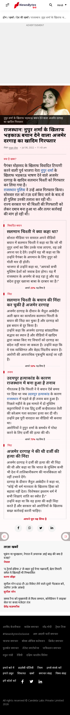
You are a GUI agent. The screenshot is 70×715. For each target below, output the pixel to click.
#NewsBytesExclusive (16, 634)
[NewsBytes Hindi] (25, 5)
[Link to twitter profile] (31, 681)
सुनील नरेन (9, 591)
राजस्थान (12, 398)
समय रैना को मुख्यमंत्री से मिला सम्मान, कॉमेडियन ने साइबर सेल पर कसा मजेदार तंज (35, 601)
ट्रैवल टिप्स (60, 627)
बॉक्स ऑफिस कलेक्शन (33, 641)
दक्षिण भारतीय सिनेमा (37, 655)
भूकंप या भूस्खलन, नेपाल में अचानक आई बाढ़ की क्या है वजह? (33, 556)
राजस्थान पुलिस (14, 189)
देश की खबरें (22, 17)
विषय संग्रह (61, 673)
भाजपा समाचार (10, 641)
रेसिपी (20, 655)
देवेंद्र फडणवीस (11, 606)
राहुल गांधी (8, 655)
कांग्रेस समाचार (31, 627)
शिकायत (21, 673)
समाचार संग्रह (45, 673)
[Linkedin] (52, 528)
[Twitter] (40, 528)
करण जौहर (9, 577)
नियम (40, 667)
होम (5, 17)
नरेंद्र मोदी (47, 627)
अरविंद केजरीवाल (12, 627)
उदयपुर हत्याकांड (38, 394)
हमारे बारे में (8, 667)
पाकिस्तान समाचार (52, 648)
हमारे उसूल (8, 673)
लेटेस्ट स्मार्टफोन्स (30, 648)
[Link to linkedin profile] (40, 681)
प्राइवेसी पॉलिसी (26, 667)
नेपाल (7, 562)
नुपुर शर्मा (47, 170)
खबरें (11, 17)
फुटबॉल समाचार (11, 648)
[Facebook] (18, 528)
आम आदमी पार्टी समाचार (45, 634)
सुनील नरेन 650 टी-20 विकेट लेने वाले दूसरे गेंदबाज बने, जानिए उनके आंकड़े (34, 586)
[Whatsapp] (29, 528)
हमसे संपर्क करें (54, 667)
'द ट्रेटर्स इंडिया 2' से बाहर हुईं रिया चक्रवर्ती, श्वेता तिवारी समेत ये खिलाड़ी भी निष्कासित (33, 571)
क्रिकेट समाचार (56, 641)
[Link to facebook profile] (22, 681)
